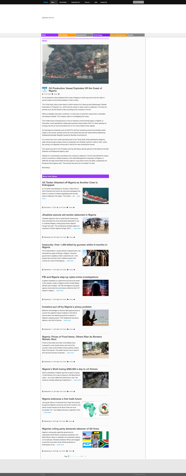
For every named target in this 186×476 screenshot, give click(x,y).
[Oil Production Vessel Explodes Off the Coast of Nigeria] (75, 65)
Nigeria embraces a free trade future (62, 398)
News (52, 2)
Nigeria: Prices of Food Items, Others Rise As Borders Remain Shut (72, 338)
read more (77, 228)
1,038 (81, 456)
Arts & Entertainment (118, 35)
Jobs (95, 2)
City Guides (62, 2)
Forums (87, 2)
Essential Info (75, 2)
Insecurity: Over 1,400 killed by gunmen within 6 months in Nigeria (74, 246)
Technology (97, 35)
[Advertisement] (108, 10)
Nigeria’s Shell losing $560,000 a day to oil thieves (70, 369)
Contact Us (103, 2)
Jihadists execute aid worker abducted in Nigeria (69, 214)
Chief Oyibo (47, 94)
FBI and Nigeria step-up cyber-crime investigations (70, 277)
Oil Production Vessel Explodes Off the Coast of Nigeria (75, 89)
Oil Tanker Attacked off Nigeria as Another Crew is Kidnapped (70, 184)
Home (46, 2)
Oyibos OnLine (49, 474)
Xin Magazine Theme (139, 474)
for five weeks (75, 126)
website (88, 109)
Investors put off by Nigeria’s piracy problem (67, 306)
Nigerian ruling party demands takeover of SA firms (70, 428)
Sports (130, 35)
